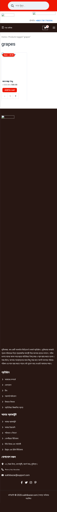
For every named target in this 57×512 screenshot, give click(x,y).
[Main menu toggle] (53, 28)
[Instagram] (30, 482)
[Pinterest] (35, 482)
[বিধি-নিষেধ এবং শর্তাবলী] (11, 444)
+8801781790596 (44, 20)
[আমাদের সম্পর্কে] (9, 379)
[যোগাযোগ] (6, 385)
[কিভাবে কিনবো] (8, 402)
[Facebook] (21, 482)
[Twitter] (26, 482)
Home (4, 37)
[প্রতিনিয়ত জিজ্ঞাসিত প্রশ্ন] (12, 407)
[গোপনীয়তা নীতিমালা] (10, 438)
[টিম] (4, 390)
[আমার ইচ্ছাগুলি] (8, 427)
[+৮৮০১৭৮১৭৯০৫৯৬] (11, 469)
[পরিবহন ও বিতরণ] (9, 433)
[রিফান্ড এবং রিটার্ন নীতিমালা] (12, 449)
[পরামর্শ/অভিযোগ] (9, 396)
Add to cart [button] (10, 90)
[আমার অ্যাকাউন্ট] (9, 421)
